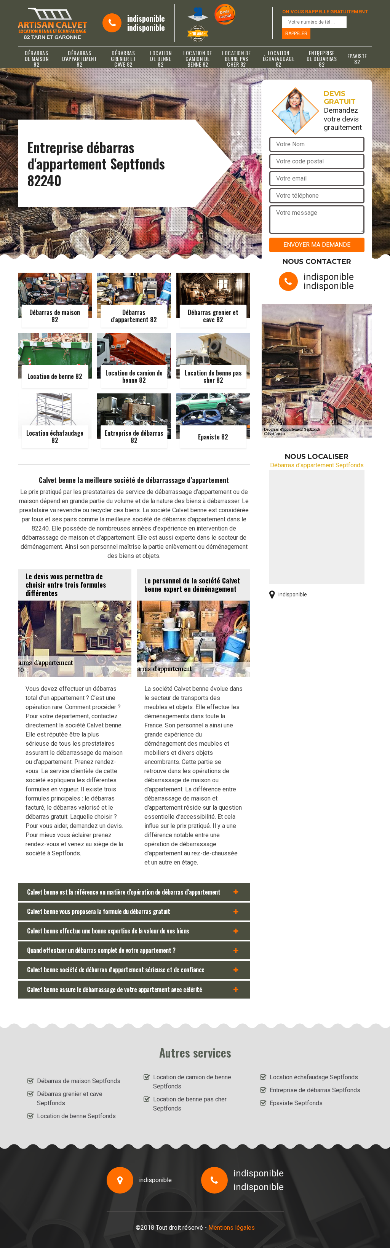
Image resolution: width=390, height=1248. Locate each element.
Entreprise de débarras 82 (322, 58)
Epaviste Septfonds (296, 1103)
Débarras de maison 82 (37, 58)
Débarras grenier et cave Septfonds (69, 1098)
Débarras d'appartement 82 (79, 58)
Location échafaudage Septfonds (314, 1077)
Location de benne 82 (160, 58)
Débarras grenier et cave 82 (123, 58)
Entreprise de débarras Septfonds (315, 1090)
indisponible (146, 18)
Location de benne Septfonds (76, 1116)
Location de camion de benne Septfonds (192, 1082)
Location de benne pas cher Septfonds (190, 1104)
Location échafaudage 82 (279, 58)
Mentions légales (231, 1227)
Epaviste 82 (357, 59)
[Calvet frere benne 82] (52, 23)
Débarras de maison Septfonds (78, 1081)
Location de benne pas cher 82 (236, 58)
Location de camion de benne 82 (197, 58)
